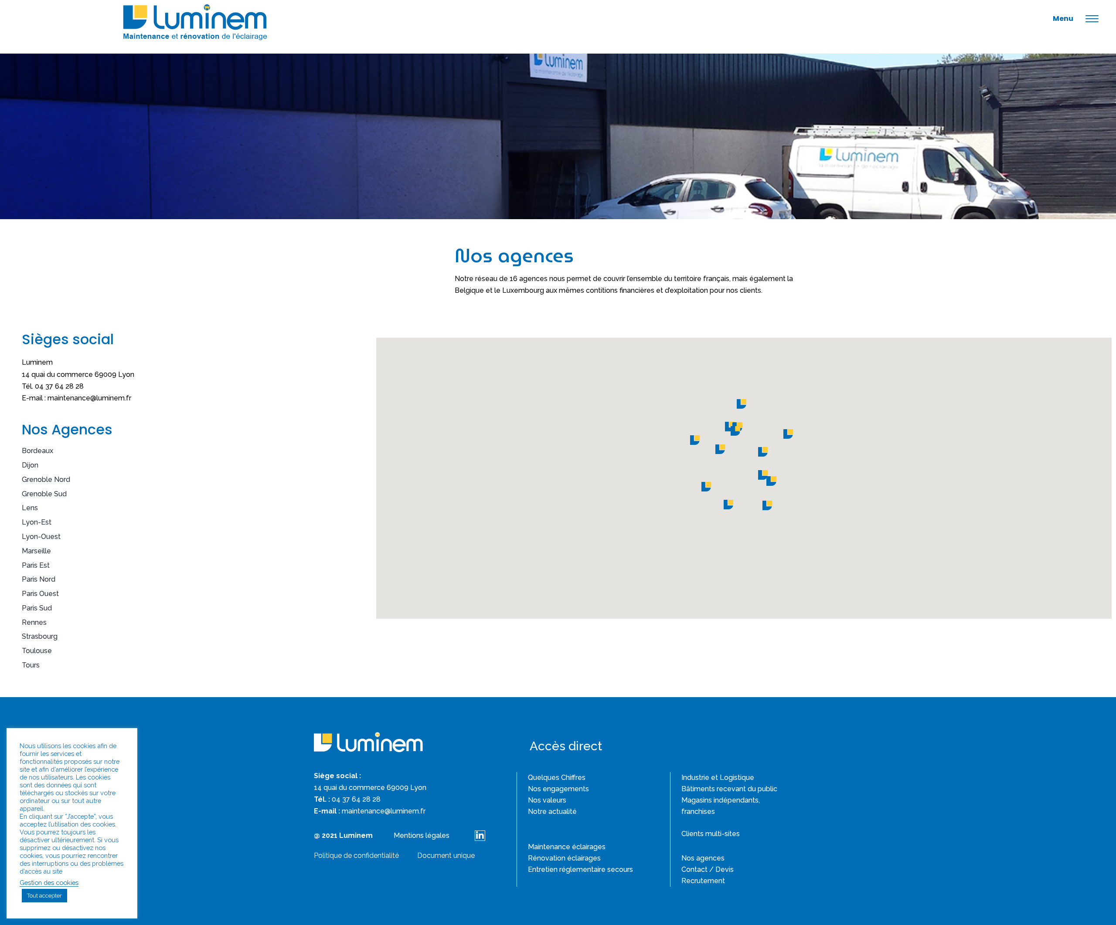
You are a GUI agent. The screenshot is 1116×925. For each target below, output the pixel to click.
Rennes (34, 622)
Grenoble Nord (46, 479)
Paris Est (36, 565)
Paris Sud (37, 608)
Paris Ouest (40, 594)
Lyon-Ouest (41, 536)
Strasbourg (40, 636)
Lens (30, 508)
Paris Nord (38, 579)
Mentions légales (421, 835)
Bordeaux (37, 451)
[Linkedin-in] (480, 835)
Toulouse (37, 651)
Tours (31, 665)
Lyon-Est (36, 522)
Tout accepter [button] (44, 895)
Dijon (30, 465)
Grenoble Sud (44, 494)
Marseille (36, 551)
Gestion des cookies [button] (49, 882)
